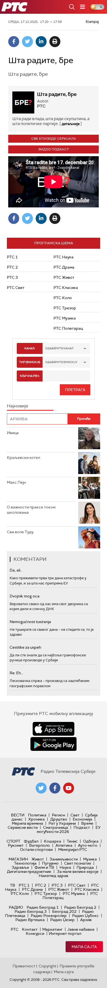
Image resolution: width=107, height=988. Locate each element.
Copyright (47, 965)
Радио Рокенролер (49, 915)
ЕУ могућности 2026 (69, 829)
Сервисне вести (23, 827)
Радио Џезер (62, 919)
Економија (82, 819)
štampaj (92, 21)
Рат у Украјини (62, 823)
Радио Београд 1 (43, 907)
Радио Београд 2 (80, 907)
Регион (58, 815)
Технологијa (25, 863)
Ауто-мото (87, 845)
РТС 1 (12, 257)
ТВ (12, 885)
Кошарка (52, 841)
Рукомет (16, 845)
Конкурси (35, 933)
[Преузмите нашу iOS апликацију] (53, 729)
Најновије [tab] (17, 406)
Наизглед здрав (53, 875)
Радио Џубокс (85, 915)
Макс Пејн (16, 482)
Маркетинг (52, 929)
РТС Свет (15, 287)
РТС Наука (64, 257)
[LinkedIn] (41, 41)
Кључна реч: (30, 376)
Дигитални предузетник (29, 871)
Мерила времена (27, 823)
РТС (14, 929)
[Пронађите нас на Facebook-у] (54, 788)
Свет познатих (77, 863)
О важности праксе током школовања (31, 510)
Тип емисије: (29, 362)
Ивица (13, 432)
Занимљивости (63, 859)
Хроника (36, 819)
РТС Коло (63, 297)
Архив (86, 919)
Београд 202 (64, 911)
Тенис (72, 841)
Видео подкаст (53, 149)
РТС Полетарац (68, 328)
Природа (85, 867)
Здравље (20, 867)
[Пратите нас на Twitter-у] (41, 788)
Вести (17, 815)
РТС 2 (12, 267)
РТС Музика (65, 318)
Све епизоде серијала (53, 138)
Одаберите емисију (61, 362)
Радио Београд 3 (31, 911)
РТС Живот (64, 277)
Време (87, 823)
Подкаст (82, 827)
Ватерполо (39, 845)
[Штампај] (54, 41)
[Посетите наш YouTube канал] (68, 788)
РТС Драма (64, 267)
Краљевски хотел (23, 457)
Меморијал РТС (72, 849)
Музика (90, 859)
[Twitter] (27, 41)
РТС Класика (66, 287)
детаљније (71, 123)
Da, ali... (16, 570)
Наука (65, 867)
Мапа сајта (84, 946)
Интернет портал (65, 933)
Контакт (30, 929)
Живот (38, 859)
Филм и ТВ (44, 867)
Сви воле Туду (20, 531)
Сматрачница (55, 827)
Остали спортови (36, 849)
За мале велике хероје (77, 871)
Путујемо (50, 863)
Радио (16, 907)
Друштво (58, 819)
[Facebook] (13, 41)
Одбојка (90, 841)
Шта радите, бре (57, 94)
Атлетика (63, 845)
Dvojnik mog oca (25, 596)
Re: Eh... (16, 672)
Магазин (18, 859)
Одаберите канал (59, 348)
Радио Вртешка (30, 919)
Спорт (13, 841)
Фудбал (31, 841)
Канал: (29, 348)
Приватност (24, 965)
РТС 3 (12, 277)
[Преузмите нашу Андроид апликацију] (53, 744)
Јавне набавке (80, 929)
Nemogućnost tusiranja (30, 621)
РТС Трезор (65, 307)
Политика (37, 815)
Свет (75, 815)
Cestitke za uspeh (25, 647)
